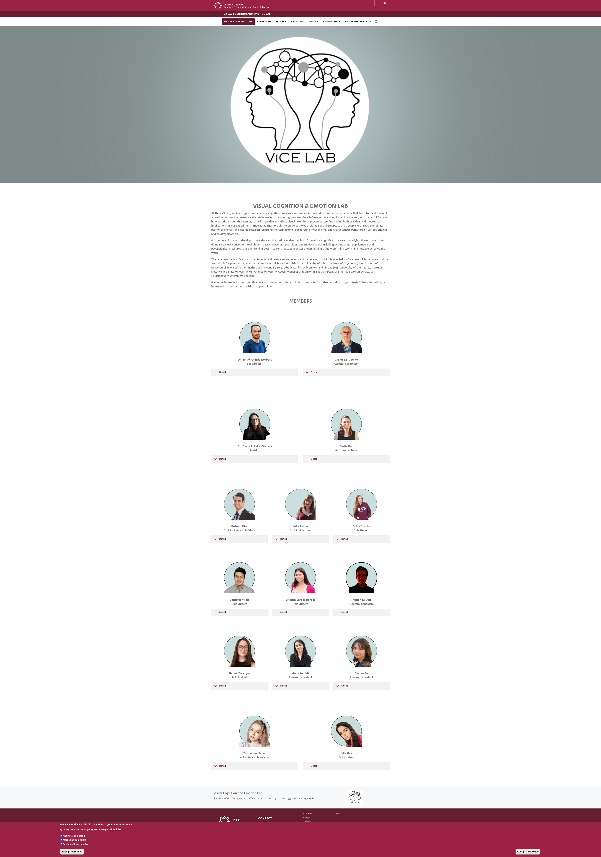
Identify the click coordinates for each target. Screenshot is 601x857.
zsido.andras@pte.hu (303, 799)
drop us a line (263, 286)
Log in (337, 814)
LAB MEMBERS (264, 22)
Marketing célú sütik (74, 840)
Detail (222, 372)
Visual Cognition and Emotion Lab (247, 14)
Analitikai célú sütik (74, 836)
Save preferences (72, 851)
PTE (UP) (307, 814)
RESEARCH (281, 22)
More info (115, 829)
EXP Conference (331, 22)
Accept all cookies (528, 851)
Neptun (306, 818)
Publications (297, 22)
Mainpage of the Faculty (358, 22)
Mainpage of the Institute (238, 22)
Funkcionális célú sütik (75, 844)
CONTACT (313, 22)
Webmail (307, 822)
